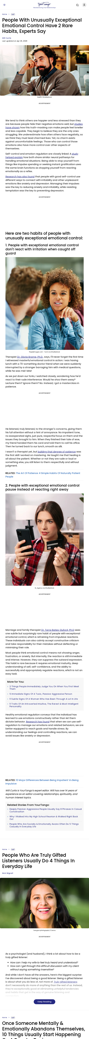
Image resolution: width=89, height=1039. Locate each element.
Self (12, 14)
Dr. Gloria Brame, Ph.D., (30, 356)
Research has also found (20, 176)
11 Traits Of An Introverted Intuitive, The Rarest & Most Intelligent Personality (44, 705)
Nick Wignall (7, 873)
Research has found (37, 721)
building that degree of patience (57, 451)
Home (4, 14)
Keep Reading (44, 1001)
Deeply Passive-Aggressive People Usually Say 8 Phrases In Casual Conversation (46, 810)
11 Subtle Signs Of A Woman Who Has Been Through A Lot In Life (44, 699)
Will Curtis (6, 38)
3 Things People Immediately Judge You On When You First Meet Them (44, 687)
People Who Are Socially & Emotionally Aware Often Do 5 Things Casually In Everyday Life (44, 825)
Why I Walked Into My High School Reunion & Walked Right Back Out (44, 817)
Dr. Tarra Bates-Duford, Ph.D (57, 630)
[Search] (77, 4)
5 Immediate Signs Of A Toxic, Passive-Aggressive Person (41, 694)
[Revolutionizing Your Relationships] (44, 4)
